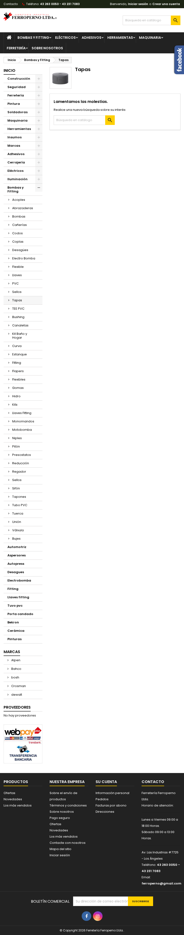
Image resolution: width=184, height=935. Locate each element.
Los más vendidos (18, 805)
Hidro (16, 396)
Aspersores (16, 555)
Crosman (18, 686)
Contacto (11, 4)
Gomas (18, 388)
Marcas (13, 145)
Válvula (18, 530)
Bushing (18, 317)
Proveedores (17, 707)
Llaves (17, 275)
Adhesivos (91, 37)
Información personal (112, 793)
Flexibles (18, 379)
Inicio (9, 70)
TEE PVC (18, 308)
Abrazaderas (22, 208)
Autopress (15, 563)
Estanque (19, 354)
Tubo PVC (19, 505)
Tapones (19, 496)
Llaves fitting (18, 597)
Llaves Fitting (21, 413)
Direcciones (105, 811)
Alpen (15, 660)
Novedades (13, 799)
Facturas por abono (111, 805)
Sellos (17, 292)
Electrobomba (19, 580)
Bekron (13, 622)
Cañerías (19, 225)
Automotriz (16, 547)
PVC (15, 283)
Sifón (16, 488)
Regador (19, 471)
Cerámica (15, 630)
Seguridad (16, 87)
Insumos (14, 137)
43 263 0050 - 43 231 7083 (60, 4)
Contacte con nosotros (68, 842)
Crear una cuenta (166, 4)
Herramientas (120, 37)
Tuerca (17, 513)
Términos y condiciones (68, 805)
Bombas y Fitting (33, 37)
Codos (17, 233)
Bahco (16, 668)
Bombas (18, 216)
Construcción (18, 78)
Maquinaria (150, 37)
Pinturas (14, 639)
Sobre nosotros (47, 48)
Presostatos (21, 455)
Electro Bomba (23, 258)
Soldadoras (17, 112)
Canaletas (20, 325)
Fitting (16, 362)
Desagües (20, 250)
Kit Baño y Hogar (19, 335)
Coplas (17, 241)
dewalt (16, 694)
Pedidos (102, 799)
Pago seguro (60, 818)
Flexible (18, 266)
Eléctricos (65, 37)
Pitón (16, 446)
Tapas (17, 300)
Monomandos (23, 421)
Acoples (18, 199)
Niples (17, 438)
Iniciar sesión (138, 4)
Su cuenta (106, 781)
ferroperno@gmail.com (161, 883)
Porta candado (20, 614)
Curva (17, 346)
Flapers (18, 371)
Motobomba (22, 429)
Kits (14, 404)
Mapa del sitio (60, 849)
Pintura (13, 103)
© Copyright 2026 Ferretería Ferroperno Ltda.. (92, 930)
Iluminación (17, 179)
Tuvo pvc (15, 605)
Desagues (15, 572)
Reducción (20, 463)
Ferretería (16, 48)
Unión (16, 522)
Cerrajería (16, 162)
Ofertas (9, 793)
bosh (15, 677)
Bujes (16, 538)
